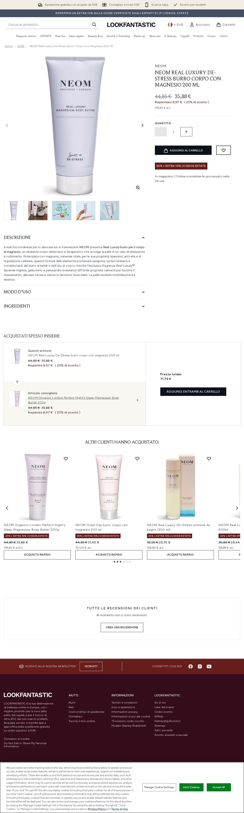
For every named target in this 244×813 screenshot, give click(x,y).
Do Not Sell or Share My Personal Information (25, 745)
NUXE (21, 46)
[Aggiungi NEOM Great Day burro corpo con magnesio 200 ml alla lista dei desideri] (137, 458)
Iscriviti (91, 666)
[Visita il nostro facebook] (190, 666)
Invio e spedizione (123, 707)
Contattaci (75, 716)
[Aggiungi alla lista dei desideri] (223, 150)
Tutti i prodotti (164, 730)
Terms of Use (119, 809)
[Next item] (237, 508)
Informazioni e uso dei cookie (130, 716)
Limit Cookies (191, 787)
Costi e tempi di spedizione (86, 711)
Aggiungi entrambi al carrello (193, 391)
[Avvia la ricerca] (94, 24)
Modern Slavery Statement (128, 725)
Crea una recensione (122, 627)
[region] (122, 787)
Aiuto (72, 702)
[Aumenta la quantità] (186, 131)
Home (9, 46)
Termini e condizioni (124, 702)
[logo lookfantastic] (131, 24)
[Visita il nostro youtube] (209, 666)
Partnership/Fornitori (168, 721)
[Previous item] (7, 508)
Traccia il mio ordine (82, 721)
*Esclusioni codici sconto (127, 721)
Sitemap (160, 725)
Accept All (219, 787)
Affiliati (159, 716)
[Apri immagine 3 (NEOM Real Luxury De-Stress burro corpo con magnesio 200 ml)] (61, 210)
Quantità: (163, 123)
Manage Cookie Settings (159, 787)
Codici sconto (164, 711)
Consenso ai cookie (17, 738)
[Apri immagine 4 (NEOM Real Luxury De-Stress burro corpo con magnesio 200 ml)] (85, 210)
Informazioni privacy (124, 711)
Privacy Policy (97, 809)
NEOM (160, 66)
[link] (199, 25)
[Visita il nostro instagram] (199, 666)
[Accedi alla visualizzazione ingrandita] (138, 187)
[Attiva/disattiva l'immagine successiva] (142, 125)
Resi (71, 707)
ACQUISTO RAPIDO (37, 554)
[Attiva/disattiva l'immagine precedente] (7, 125)
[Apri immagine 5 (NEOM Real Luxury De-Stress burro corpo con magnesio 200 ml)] (109, 210)
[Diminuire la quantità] (161, 131)
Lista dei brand (164, 707)
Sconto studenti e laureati (171, 735)
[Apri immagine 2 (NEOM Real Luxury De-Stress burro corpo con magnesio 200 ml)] (37, 210)
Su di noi (160, 702)
